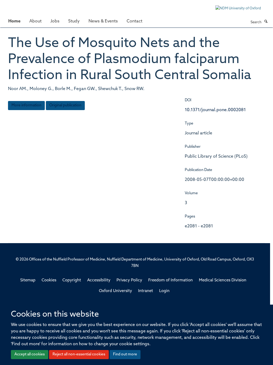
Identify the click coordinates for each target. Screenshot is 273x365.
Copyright (71, 280)
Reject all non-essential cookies (79, 354)
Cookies (49, 280)
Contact (134, 21)
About (35, 21)
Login (164, 291)
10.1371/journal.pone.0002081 (215, 110)
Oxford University (115, 291)
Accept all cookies (29, 354)
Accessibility (98, 280)
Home (14, 21)
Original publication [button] (65, 105)
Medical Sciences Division (222, 280)
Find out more (125, 354)
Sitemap (27, 280)
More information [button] (26, 105)
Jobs (54, 21)
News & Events (103, 21)
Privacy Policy (129, 280)
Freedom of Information (170, 280)
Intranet (145, 291)
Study (74, 21)
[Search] (266, 22)
